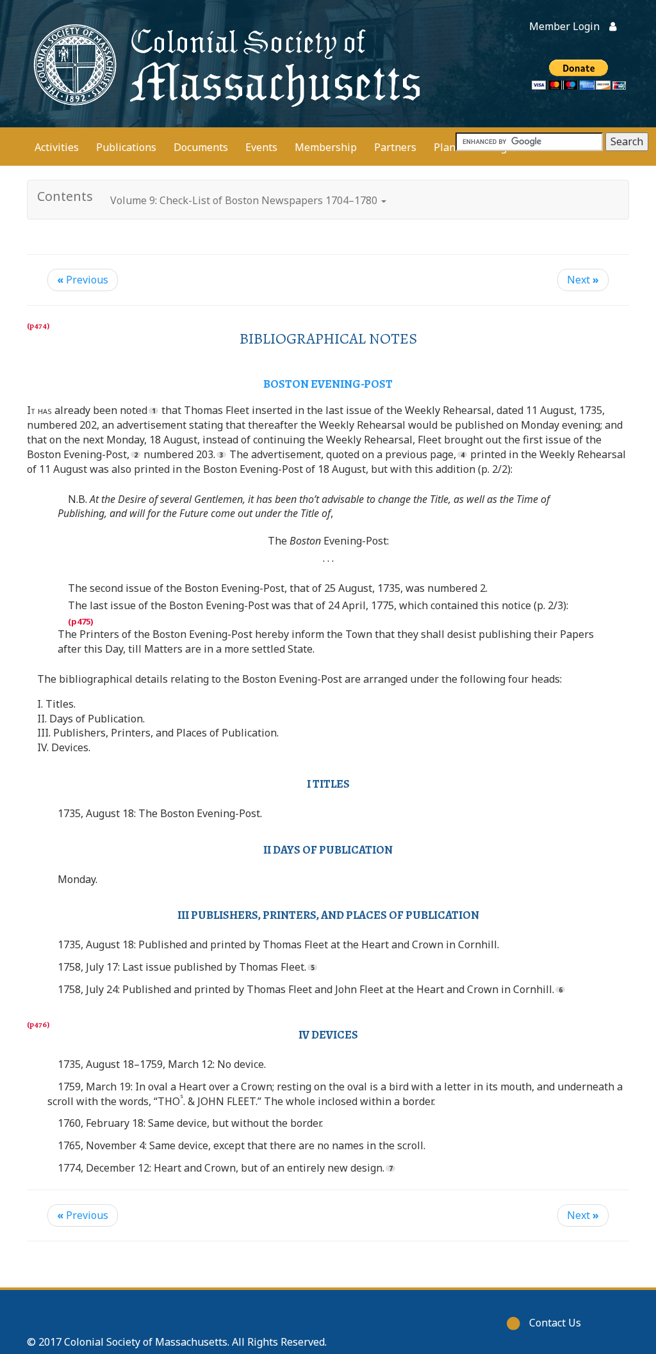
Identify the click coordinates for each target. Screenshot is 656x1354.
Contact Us (555, 1323)
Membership (326, 147)
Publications (126, 147)
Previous (82, 280)
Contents (65, 196)
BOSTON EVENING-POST (328, 384)
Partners (395, 147)
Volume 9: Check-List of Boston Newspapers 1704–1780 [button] (245, 200)
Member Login (564, 26)
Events (261, 147)
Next (583, 280)
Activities (57, 147)
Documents (201, 147)
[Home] (224, 64)
